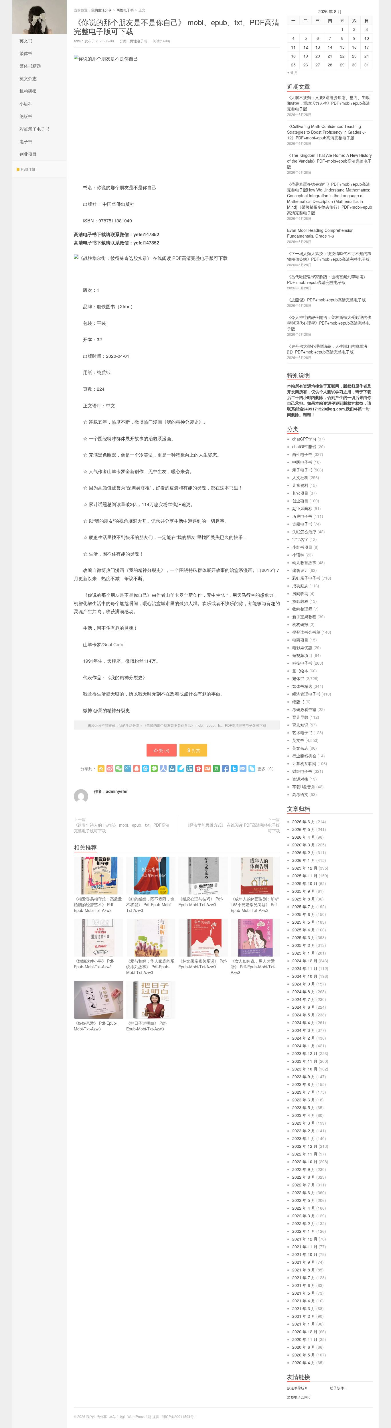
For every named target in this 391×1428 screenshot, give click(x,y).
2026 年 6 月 (303, 821)
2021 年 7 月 (303, 1277)
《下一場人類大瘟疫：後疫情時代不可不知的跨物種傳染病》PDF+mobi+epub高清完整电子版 (329, 256)
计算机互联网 (304, 763)
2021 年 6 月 (303, 1285)
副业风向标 (302, 508)
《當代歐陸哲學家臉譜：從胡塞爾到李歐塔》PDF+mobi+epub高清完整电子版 (327, 279)
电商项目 (300, 640)
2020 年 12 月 (304, 1331)
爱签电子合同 (297, 1397)
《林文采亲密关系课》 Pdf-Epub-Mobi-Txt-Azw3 (202, 963)
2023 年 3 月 (303, 1123)
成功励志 (300, 585)
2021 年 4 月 (303, 1300)
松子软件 (337, 1387)
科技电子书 (302, 663)
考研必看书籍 (304, 709)
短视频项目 (302, 655)
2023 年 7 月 (303, 1092)
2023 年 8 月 (303, 1084)
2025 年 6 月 (303, 914)
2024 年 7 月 (303, 999)
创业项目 (28, 154)
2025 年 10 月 (304, 883)
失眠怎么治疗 (304, 531)
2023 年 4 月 (303, 1115)
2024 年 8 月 (303, 991)
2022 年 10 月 (304, 1161)
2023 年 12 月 (304, 1053)
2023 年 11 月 (304, 1061)
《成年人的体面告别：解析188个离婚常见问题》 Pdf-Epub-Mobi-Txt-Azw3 (255, 904)
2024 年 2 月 (303, 1038)
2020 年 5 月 (303, 1355)
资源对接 (300, 779)
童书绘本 (300, 670)
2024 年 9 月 (303, 984)
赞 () (164, 750)
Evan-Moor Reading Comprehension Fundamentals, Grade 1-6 (320, 233)
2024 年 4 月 (303, 1022)
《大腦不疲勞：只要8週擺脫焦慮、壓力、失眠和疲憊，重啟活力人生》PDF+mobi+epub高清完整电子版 (328, 103)
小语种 (25, 103)
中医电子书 (302, 462)
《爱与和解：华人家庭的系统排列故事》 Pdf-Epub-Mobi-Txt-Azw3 (150, 966)
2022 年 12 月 (304, 1146)
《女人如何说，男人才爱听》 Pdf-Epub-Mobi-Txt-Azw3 (253, 966)
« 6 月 (292, 72)
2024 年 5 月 (303, 1015)
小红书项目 (302, 547)
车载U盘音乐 (303, 786)
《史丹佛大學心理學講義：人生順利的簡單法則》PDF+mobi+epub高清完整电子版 (327, 349)
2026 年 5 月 (303, 829)
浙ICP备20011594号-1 (179, 1416)
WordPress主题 (139, 1416)
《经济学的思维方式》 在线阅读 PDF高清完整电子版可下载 (232, 828)
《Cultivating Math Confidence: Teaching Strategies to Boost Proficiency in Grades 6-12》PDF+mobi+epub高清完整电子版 (326, 132)
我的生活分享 (39, 17)
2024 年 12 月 (304, 960)
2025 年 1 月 (303, 953)
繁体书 (25, 53)
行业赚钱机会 (304, 756)
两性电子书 (125, 9)
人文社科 (300, 477)
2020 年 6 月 (303, 1347)
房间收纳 (300, 593)
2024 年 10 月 (304, 976)
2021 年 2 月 (303, 1316)
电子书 (25, 141)
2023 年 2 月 (303, 1130)
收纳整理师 (302, 609)
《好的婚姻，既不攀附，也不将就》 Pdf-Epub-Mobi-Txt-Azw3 (150, 904)
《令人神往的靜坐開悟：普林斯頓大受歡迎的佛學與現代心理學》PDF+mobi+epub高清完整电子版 (329, 322)
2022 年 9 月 (303, 1169)
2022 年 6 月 (303, 1192)
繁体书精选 (30, 66)
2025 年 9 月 (303, 891)
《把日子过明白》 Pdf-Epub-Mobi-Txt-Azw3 (146, 1026)
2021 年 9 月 (303, 1262)
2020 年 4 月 (303, 1362)
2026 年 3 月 (303, 845)
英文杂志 (28, 78)
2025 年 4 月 (303, 930)
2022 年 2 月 (303, 1223)
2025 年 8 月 (303, 899)
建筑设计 (300, 570)
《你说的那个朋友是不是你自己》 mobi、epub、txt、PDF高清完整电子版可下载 (176, 26)
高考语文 (300, 794)
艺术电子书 (302, 732)
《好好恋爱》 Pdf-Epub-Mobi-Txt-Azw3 (95, 1026)
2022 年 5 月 (303, 1200)
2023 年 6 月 (303, 1100)
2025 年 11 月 (304, 875)
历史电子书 (302, 516)
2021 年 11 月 (304, 1246)
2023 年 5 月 (303, 1107)
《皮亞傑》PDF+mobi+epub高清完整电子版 (326, 300)
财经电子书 (302, 771)
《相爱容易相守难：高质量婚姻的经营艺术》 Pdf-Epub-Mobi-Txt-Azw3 (98, 904)
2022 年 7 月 (303, 1185)
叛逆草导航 (295, 1387)
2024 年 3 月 (303, 1030)
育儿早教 (300, 717)
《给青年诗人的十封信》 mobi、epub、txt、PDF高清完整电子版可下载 (121, 828)
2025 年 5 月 (303, 922)
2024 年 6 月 (303, 1007)
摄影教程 (300, 601)
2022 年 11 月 (304, 1154)
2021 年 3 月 (303, 1308)
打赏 (196, 750)
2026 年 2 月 (303, 852)
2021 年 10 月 (304, 1254)
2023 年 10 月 (304, 1069)
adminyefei (116, 791)
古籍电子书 (302, 524)
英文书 (25, 40)
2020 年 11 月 (304, 1339)
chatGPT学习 (304, 439)
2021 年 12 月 (304, 1239)
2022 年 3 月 (303, 1215)
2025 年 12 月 (304, 868)
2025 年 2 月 (303, 945)
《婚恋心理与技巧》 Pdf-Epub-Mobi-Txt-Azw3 (200, 901)
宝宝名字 (300, 539)
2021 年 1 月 (303, 1324)
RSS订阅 (28, 169)
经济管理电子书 (306, 694)
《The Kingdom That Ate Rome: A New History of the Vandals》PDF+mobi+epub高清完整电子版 (329, 160)
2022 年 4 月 (303, 1208)
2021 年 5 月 (303, 1293)
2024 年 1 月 (303, 1045)
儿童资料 (300, 485)
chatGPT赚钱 (304, 446)
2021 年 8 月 (303, 1270)
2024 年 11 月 (304, 968)
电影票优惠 (302, 647)
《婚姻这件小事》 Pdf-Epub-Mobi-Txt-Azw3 (94, 963)
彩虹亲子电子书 (34, 129)
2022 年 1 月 (303, 1231)
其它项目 (300, 493)
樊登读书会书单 (306, 632)
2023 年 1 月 (303, 1138)
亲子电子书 (302, 470)
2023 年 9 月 (303, 1076)
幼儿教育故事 (304, 562)
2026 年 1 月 (303, 860)
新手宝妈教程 (304, 616)
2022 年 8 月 (303, 1177)
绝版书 (25, 116)
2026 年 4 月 (303, 837)
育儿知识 (300, 725)
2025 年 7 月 (303, 906)
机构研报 (28, 91)
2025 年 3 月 (303, 937)
